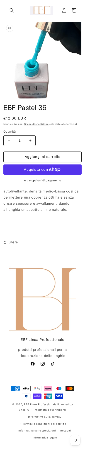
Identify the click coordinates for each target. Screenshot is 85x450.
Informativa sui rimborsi (50, 409)
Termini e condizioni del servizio (45, 423)
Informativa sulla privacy (44, 416)
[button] (12, 10)
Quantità (9, 131)
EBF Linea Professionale (40, 404)
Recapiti (65, 430)
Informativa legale (45, 437)
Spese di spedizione (36, 124)
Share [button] (13, 242)
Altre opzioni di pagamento (42, 180)
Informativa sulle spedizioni (37, 430)
